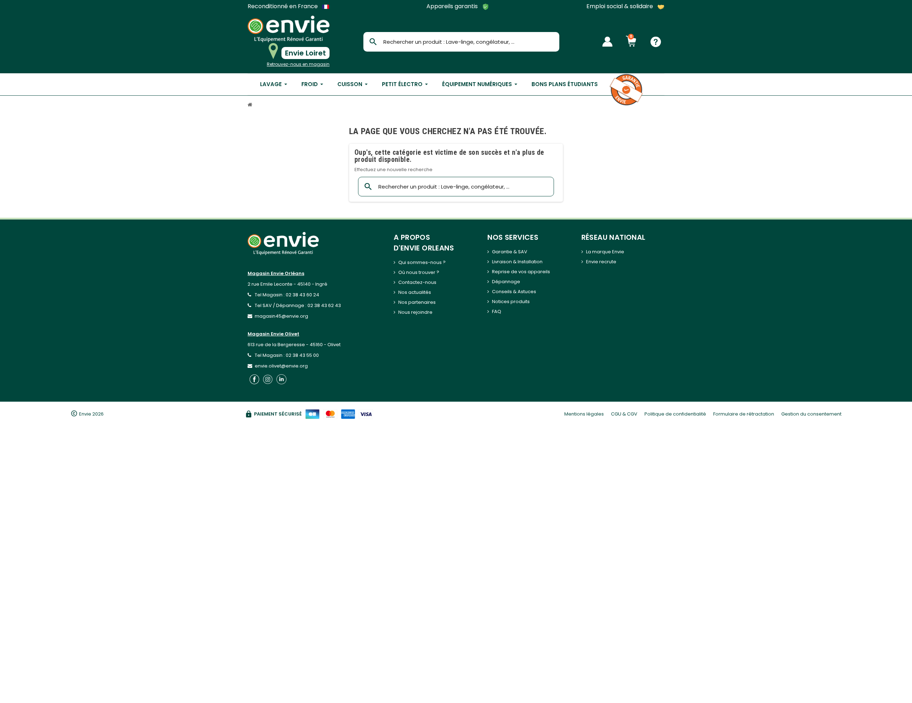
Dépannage (506, 281)
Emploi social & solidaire (620, 6)
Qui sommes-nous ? (422, 262)
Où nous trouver (416, 272)
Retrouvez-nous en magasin (298, 64)
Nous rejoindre (415, 312)
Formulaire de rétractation (743, 414)
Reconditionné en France (283, 6)
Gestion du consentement (811, 414)
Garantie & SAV (509, 251)
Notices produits (511, 301)
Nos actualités (414, 292)
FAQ (496, 311)
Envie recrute (601, 261)
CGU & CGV (624, 414)
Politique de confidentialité (675, 414)
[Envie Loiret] (289, 29)
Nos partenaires (417, 302)
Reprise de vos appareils (521, 271)
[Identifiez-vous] (607, 42)
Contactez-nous (417, 282)
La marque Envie (605, 251)
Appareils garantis (452, 6)
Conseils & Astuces (514, 291)
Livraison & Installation (517, 261)
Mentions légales (584, 414)
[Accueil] (251, 105)
